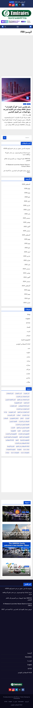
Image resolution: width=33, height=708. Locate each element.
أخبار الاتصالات (9, 393)
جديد (29, 348)
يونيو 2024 (27, 294)
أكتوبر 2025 (27, 226)
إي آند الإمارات (25, 415)
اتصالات (28, 104)
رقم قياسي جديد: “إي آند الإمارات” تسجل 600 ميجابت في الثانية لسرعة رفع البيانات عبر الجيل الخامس (17, 109)
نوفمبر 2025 (26, 222)
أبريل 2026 (27, 201)
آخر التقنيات (26, 393)
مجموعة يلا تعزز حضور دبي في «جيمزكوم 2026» (16, 148)
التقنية (19, 430)
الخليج (17, 440)
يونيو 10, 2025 (26, 115)
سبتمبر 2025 (26, 231)
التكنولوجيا (13, 430)
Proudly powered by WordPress (11, 697)
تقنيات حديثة (26, 449)
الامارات (13, 427)
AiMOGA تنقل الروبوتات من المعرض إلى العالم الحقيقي (17, 551)
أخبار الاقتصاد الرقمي (10, 399)
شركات (28, 369)
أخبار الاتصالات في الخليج (23, 399)
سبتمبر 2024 (26, 281)
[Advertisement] (16, 52)
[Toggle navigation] (17, 27)
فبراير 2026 (27, 209)
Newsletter (28, 657)
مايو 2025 (27, 247)
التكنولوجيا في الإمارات (23, 434)
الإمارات (27, 418)
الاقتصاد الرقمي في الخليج (23, 427)
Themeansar (16, 698)
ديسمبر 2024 (26, 269)
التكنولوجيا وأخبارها (24, 440)
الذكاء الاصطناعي (10, 440)
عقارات (28, 373)
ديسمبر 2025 (26, 218)
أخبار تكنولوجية (12, 412)
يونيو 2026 (27, 192)
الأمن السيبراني (11, 415)
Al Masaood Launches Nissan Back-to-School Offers (18, 570)
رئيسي (25, 104)
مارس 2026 (26, 205)
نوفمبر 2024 (26, 273)
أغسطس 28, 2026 (23, 537)
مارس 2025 (26, 256)
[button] (5, 26)
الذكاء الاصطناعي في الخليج (22, 446)
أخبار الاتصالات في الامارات (22, 396)
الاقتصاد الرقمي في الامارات (22, 424)
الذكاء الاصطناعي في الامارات (22, 443)
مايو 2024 (27, 298)
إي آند (5, 412)
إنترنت (28, 331)
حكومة (28, 352)
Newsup (26, 697)
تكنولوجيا (19, 449)
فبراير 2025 (27, 260)
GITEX (28, 323)
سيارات (28, 365)
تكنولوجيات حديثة (15, 452)
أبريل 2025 (27, 252)
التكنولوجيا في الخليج (24, 437)
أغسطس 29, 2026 (23, 519)
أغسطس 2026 (26, 184)
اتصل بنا (30, 661)
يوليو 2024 (27, 290)
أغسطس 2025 (26, 235)
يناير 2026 (27, 214)
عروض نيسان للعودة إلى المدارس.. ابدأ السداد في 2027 (17, 609)
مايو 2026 (27, 197)
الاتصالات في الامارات (24, 421)
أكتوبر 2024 (27, 277)
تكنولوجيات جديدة (25, 452)
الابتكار (21, 418)
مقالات (28, 382)
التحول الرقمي (25, 430)
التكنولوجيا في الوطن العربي (11, 437)
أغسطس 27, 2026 (23, 573)
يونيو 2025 (27, 243)
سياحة (28, 361)
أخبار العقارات (13, 406)
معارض (28, 378)
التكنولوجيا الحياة (25, 340)
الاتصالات (6, 418)
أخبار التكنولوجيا (18, 402)
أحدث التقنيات (18, 393)
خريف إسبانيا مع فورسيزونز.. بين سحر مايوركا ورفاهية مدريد (16, 533)
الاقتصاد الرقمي (13, 421)
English (28, 318)
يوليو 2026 (27, 188)
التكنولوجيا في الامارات (11, 434)
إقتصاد (28, 327)
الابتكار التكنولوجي (14, 418)
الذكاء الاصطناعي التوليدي (23, 344)
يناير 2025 (27, 264)
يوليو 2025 (27, 239)
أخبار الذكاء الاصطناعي (24, 406)
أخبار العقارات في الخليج (23, 412)
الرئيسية (29, 653)
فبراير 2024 (26, 302)
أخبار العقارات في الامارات (23, 409)
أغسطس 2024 (26, 285)
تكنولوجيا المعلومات (10, 449)
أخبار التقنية (26, 402)
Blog (28, 314)
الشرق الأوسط (10, 446)
